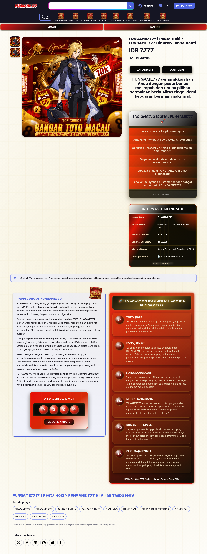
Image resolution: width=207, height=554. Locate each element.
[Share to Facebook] (27, 542)
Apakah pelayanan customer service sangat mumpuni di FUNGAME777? (163, 184)
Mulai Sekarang (59, 422)
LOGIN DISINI (177, 69)
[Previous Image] (24, 87)
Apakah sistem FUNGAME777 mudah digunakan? (162, 172)
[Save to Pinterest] (44, 542)
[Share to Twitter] (18, 542)
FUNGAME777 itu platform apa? (163, 131)
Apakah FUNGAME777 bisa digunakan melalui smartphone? (163, 149)
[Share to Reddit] (52, 542)
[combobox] (88, 5)
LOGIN (52, 27)
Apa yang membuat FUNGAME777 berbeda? (162, 139)
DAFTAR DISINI (145, 69)
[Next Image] (119, 87)
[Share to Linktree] (35, 542)
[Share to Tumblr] (61, 542)
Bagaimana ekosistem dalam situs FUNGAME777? (163, 161)
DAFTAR (155, 27)
